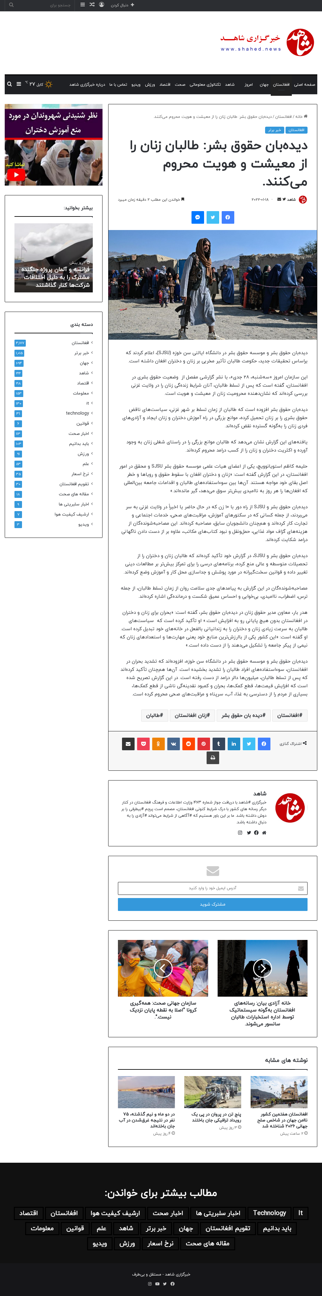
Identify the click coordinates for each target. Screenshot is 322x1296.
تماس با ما (118, 85)
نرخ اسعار (80, 474)
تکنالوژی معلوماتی (205, 85)
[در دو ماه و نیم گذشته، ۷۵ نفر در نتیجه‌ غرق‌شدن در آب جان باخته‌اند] (146, 1092)
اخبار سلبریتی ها (74, 504)
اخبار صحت (79, 434)
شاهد (230, 85)
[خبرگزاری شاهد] (266, 43)
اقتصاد (164, 85)
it (87, 403)
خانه (299, 117)
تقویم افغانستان (74, 484)
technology (77, 413)
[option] (53, 257)
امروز (249, 85)
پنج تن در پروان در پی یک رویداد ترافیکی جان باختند (216, 1117)
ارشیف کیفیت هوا (72, 514)
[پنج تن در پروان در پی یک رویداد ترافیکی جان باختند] (212, 1092)
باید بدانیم (79, 444)
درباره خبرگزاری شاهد (87, 85)
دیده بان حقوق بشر (242, 715)
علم (86, 464)
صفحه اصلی (304, 85)
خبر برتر (274, 130)
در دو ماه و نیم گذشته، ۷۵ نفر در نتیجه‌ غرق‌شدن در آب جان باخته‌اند (147, 1120)
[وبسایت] (262, 833)
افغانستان (281, 85)
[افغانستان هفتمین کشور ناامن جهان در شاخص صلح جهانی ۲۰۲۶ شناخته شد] (279, 1092)
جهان (264, 85)
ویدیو (136, 85)
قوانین (82, 423)
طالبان (153, 715)
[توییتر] (247, 833)
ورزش (150, 85)
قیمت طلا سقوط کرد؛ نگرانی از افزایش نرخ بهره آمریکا (54, 281)
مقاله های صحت (74, 494)
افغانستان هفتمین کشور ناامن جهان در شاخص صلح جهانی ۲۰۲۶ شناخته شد (282, 1120)
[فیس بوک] (255, 833)
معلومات (81, 393)
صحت (180, 85)
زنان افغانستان (191, 715)
